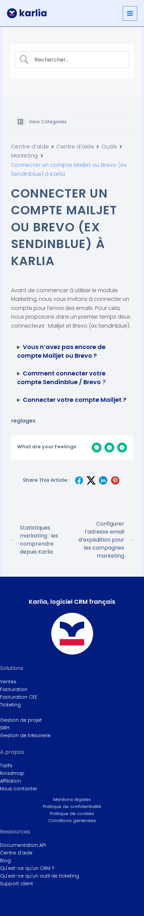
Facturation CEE (18, 697)
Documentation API (23, 845)
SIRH (4, 727)
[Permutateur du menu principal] (130, 13)
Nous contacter (18, 788)
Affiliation (10, 781)
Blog (5, 860)
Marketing (24, 155)
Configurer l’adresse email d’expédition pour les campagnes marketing (101, 540)
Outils (109, 146)
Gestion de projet (21, 720)
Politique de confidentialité (72, 806)
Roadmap (12, 773)
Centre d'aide (30, 146)
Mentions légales (72, 799)
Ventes (8, 681)
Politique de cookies (72, 813)
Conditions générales (72, 820)
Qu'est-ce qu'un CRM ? (27, 868)
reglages (23, 421)
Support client (16, 883)
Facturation (13, 689)
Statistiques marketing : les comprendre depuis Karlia (39, 540)
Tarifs (6, 765)
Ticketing (10, 704)
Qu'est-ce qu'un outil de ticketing (39, 876)
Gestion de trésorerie (25, 735)
